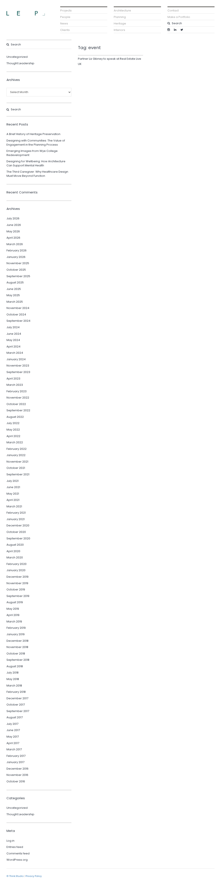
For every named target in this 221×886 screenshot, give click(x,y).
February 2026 (16, 250)
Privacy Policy (33, 876)
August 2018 (14, 666)
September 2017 (17, 711)
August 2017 (14, 717)
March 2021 (14, 506)
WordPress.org (17, 860)
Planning (120, 17)
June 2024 (13, 334)
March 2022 (14, 442)
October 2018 (15, 653)
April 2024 (13, 346)
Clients (65, 30)
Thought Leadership (20, 63)
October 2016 (15, 781)
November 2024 (17, 308)
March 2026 (14, 244)
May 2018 (12, 679)
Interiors (119, 30)
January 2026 (15, 257)
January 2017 (15, 762)
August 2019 (14, 602)
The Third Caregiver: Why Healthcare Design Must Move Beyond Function (37, 174)
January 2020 (15, 570)
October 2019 (15, 589)
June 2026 (13, 225)
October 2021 (15, 468)
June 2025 (13, 289)
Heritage (120, 23)
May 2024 (13, 340)
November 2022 (17, 398)
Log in (10, 841)
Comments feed (18, 853)
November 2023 (17, 365)
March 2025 (14, 302)
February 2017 (15, 756)
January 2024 (16, 359)
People (65, 17)
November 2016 (17, 775)
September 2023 (18, 372)
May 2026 (13, 231)
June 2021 (13, 487)
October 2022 (16, 404)
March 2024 (14, 353)
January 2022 (15, 455)
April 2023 (13, 378)
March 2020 (14, 557)
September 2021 (17, 474)
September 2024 (18, 321)
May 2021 (12, 494)
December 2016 (17, 769)
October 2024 (16, 314)
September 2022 (18, 410)
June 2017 (13, 730)
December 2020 (17, 525)
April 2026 (13, 238)
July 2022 (12, 423)
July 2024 (13, 327)
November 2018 (17, 647)
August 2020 (15, 545)
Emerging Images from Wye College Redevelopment (32, 153)
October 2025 (16, 270)
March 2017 (14, 749)
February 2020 (16, 564)
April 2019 (12, 615)
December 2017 (17, 698)
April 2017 (12, 743)
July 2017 (12, 724)
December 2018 (17, 641)
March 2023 (14, 385)
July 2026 (12, 218)
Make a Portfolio (178, 17)
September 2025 (18, 276)
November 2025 (17, 263)
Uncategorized (17, 57)
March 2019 (14, 621)
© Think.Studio (15, 876)
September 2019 (17, 596)
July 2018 (12, 673)
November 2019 (17, 583)
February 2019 (16, 628)
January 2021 (15, 519)
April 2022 (13, 436)
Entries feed (14, 847)
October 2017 (15, 705)
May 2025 (13, 295)
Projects (66, 10)
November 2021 (17, 462)
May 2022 (13, 430)
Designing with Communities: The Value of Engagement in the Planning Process (35, 142)
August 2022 (15, 417)
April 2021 (12, 500)
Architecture (122, 10)
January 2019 (15, 634)
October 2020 (16, 532)
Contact (173, 10)
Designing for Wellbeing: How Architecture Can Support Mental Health (35, 163)
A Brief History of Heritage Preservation (33, 134)
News (64, 23)
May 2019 (12, 609)
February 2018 (16, 692)
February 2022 (16, 449)
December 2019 (17, 577)
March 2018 (14, 685)
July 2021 (12, 481)
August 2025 (15, 282)
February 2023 (16, 391)
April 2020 (13, 551)
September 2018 (17, 660)
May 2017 (12, 737)
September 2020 (18, 538)
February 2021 (16, 513)
